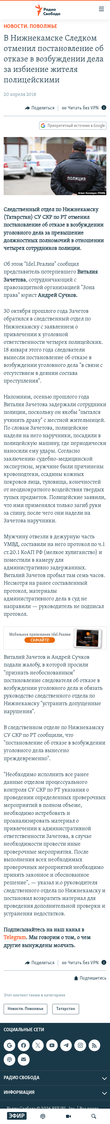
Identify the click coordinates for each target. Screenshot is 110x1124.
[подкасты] (43, 1116)
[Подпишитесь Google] (9, 1045)
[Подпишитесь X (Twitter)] (38, 1045)
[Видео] (68, 1116)
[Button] (39, 108)
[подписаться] (23, 1060)
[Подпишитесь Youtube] (52, 1045)
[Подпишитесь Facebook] (23, 1045)
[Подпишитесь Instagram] (80, 1045)
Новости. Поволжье (30, 26)
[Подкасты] (9, 1060)
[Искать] (94, 1116)
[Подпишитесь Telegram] (66, 1045)
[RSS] (94, 1045)
